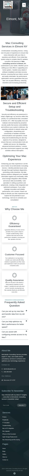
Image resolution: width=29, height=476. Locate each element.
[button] (14, 314)
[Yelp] (14, 473)
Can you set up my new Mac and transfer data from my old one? (13, 314)
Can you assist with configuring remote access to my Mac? (14, 334)
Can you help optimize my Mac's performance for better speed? (13, 324)
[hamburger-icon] (24, 5)
